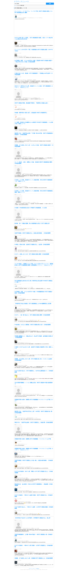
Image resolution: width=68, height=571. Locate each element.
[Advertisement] (34, 27)
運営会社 (37, 568)
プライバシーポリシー (32, 568)
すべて (15, 5)
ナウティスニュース (21, 1)
